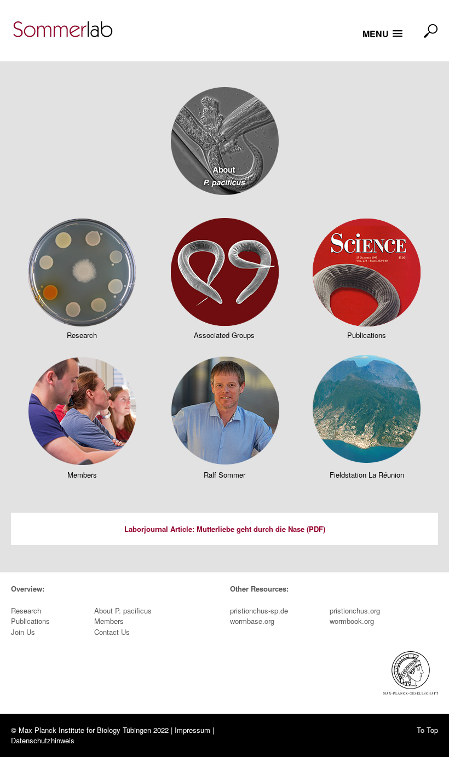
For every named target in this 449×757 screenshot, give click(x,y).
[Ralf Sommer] (224, 415)
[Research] (82, 275)
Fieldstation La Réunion (367, 474)
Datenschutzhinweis (42, 740)
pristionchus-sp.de (259, 610)
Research (82, 335)
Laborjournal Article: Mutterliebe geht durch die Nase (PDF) (224, 529)
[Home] (66, 30)
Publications (366, 335)
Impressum (192, 730)
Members (82, 474)
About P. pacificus (123, 610)
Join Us (23, 632)
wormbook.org (352, 621)
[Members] (82, 415)
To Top (427, 730)
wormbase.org (252, 621)
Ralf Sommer (224, 474)
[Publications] (366, 275)
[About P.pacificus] (224, 146)
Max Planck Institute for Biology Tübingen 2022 (94, 730)
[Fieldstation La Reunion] (366, 415)
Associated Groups (224, 335)
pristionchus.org (355, 610)
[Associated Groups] (224, 275)
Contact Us (112, 632)
